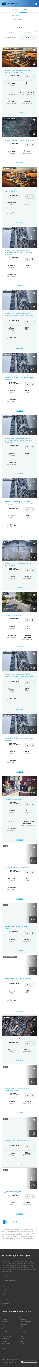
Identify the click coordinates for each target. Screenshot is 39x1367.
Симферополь (6, 1336)
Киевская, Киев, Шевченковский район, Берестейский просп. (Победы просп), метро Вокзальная (18, 252)
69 (16, 1222)
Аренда (15, 10)
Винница (5, 1317)
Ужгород (22, 1338)
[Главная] (10, 5)
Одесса (4, 1331)
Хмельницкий (6, 1343)
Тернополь (5, 1338)
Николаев (23, 1329)
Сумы (21, 1336)
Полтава (22, 1331)
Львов (4, 1329)
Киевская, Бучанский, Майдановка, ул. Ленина (19, 140)
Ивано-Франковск (25, 1321)
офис (5, 1276)
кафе (5, 1290)
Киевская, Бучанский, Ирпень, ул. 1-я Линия (18, 1039)
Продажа (23, 10)
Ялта (3, 1348)
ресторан (7, 1299)
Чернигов (5, 1346)
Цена (27, 37)
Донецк (4, 1319)
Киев (3, 1324)
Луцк (21, 1326)
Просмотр (19, 57)
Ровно (4, 1334)
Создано (10, 32)
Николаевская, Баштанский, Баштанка (16, 867)
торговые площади (10, 1280)
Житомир (23, 1319)
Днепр (22, 1317)
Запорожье (5, 1321)
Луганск (4, 1326)
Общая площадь (10, 37)
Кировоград (23, 1324)
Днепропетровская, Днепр (13, 615)
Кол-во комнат (27, 32)
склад (5, 1285)
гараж (6, 1294)
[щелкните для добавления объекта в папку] (34, 50)
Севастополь (24, 1334)
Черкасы (22, 1343)
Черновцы (23, 1346)
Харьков (4, 1341)
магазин (6, 1303)
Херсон (22, 1341)
